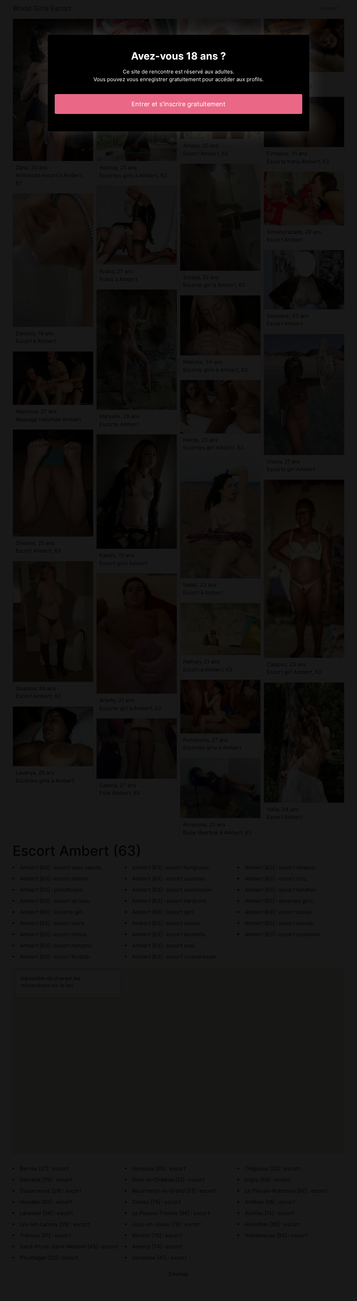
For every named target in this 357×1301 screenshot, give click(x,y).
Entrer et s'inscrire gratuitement (178, 104)
